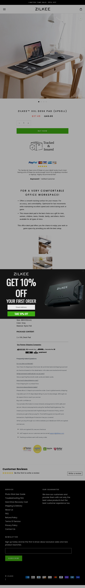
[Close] (83, 271)
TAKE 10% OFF (21, 314)
